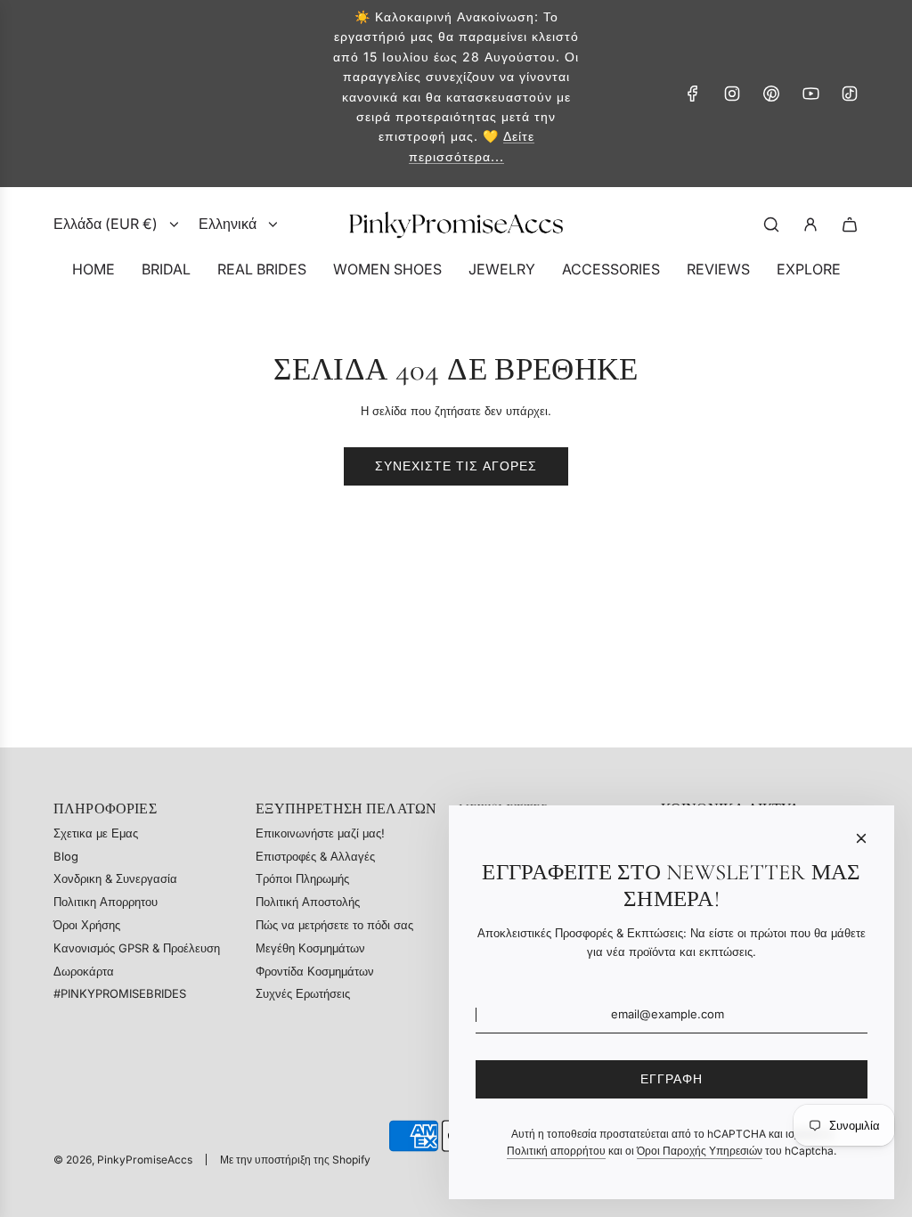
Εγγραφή (671, 1078)
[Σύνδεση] (810, 224)
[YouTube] (810, 93)
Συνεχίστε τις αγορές (456, 465)
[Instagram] (732, 93)
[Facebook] (692, 93)
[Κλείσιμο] (861, 838)
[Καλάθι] (849, 224)
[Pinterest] (771, 93)
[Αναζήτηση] (771, 224)
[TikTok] (849, 93)
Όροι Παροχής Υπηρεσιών (699, 1150)
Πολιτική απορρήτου (556, 1150)
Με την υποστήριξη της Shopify (295, 1159)
